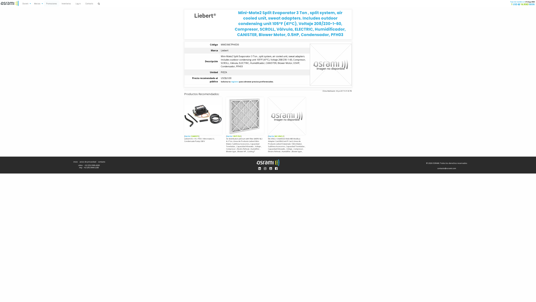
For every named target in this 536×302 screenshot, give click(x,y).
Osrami (25, 3)
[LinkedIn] (259, 168)
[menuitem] (26, 3)
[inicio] (10, 3)
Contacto (89, 3)
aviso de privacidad (88, 162)
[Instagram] (265, 168)
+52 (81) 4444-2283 (91, 167)
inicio (75, 162)
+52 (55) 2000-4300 (92, 165)
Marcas (37, 3)
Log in (78, 3)
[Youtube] (270, 168)
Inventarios (66, 3)
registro (235, 81)
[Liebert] (205, 15)
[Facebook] (276, 168)
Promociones (51, 3)
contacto (101, 162)
